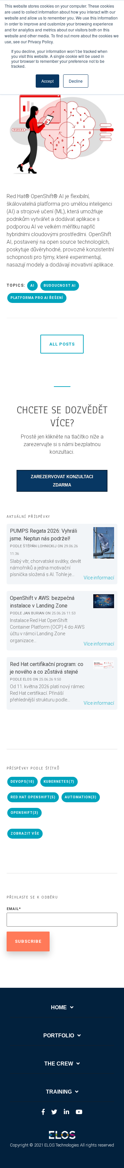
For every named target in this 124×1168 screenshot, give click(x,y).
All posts (62, 344)
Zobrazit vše (25, 833)
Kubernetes (59, 781)
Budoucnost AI (60, 285)
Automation (81, 797)
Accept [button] (47, 81)
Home (59, 1007)
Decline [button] (76, 81)
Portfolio (58, 1035)
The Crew (58, 1063)
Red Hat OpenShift (33, 797)
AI (32, 285)
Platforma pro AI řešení (37, 298)
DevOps (22, 781)
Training (59, 1092)
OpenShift (24, 812)
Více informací (99, 577)
